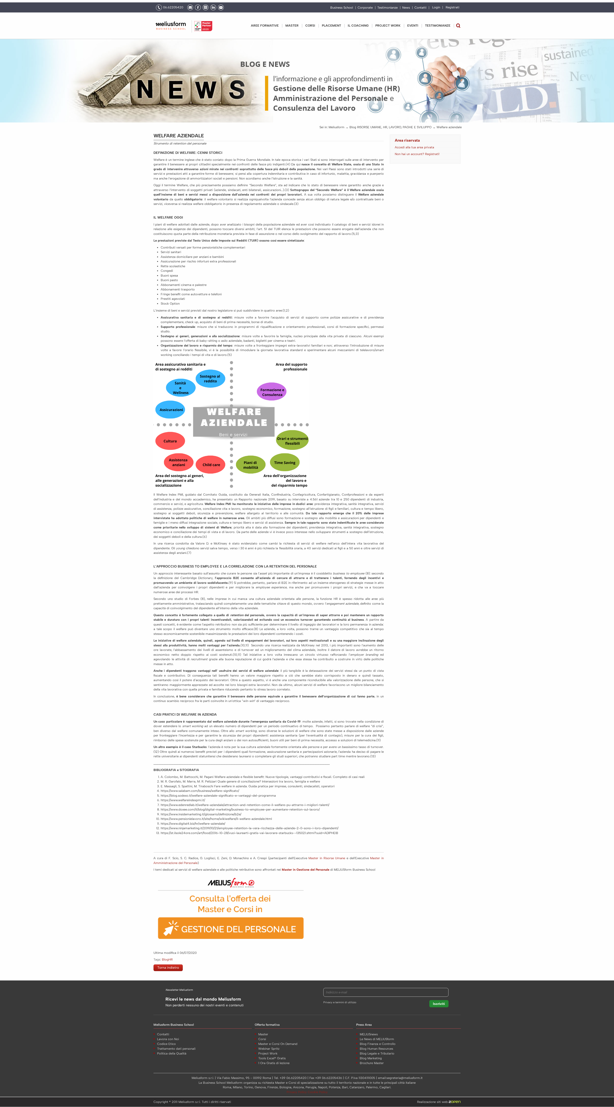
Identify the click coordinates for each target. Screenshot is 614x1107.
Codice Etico (166, 1044)
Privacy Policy (297, 1092)
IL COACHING (358, 25)
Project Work (267, 1053)
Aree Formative (265, 25)
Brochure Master (372, 1063)
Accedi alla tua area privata (414, 147)
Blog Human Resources (376, 1048)
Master (292, 25)
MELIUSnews (369, 1034)
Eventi (412, 25)
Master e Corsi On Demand (277, 1044)
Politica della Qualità (171, 1053)
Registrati (452, 7)
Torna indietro (168, 968)
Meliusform (336, 127)
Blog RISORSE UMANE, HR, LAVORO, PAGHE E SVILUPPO (390, 127)
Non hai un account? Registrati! (417, 154)
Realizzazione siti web (433, 1102)
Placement (331, 25)
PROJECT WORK (388, 25)
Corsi (310, 25)
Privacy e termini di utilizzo (339, 1002)
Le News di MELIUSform (377, 1039)
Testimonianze (387, 7)
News (406, 7)
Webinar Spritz (268, 1048)
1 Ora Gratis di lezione (273, 1063)
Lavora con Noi (168, 1039)
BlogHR (167, 959)
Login (436, 7)
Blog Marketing (371, 1058)
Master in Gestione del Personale (305, 869)
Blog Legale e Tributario (377, 1053)
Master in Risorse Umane (326, 858)
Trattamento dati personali (176, 1048)
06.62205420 (173, 7)
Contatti (420, 7)
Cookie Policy (318, 1092)
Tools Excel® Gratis (272, 1058)
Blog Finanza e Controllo (378, 1044)
